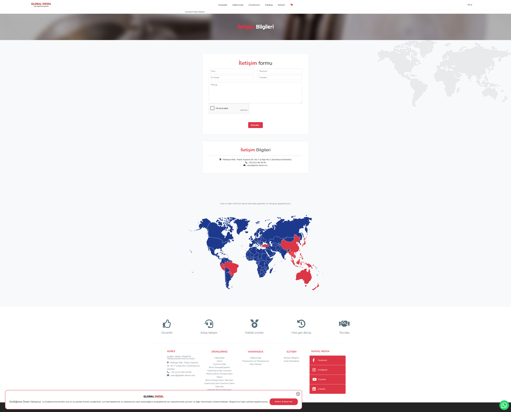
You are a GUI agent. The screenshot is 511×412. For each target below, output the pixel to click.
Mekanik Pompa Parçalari (219, 389)
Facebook (322, 360)
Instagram (322, 369)
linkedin (321, 389)
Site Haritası (255, 364)
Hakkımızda (237, 4)
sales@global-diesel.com (257, 165)
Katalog (269, 4)
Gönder (255, 125)
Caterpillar (219, 357)
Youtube (322, 379)
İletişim (281, 4)
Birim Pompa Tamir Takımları (219, 380)
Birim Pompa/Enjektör (219, 367)
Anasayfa (222, 4)
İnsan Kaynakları (291, 361)
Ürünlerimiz (254, 4)
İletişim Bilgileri (291, 357)
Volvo (219, 361)
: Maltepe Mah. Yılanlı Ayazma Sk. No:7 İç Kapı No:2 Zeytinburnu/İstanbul (256, 159)
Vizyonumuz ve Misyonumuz (255, 361)
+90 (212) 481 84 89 (257, 162)
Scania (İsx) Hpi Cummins (219, 370)
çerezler (188, 401)
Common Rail (219, 364)
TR (468, 4)
